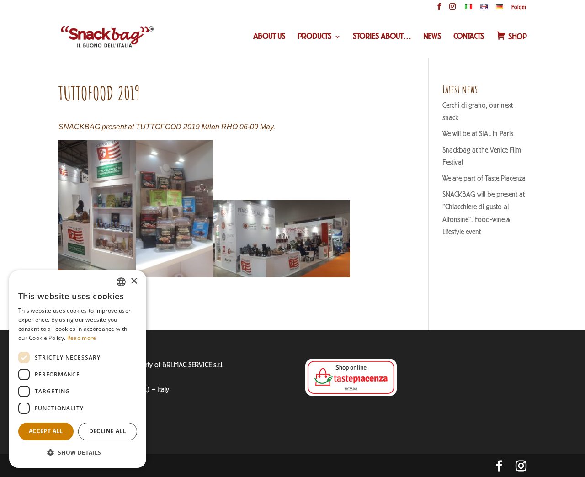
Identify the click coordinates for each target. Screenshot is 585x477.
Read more (81, 338)
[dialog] (77, 369)
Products (314, 37)
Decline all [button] (107, 431)
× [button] (133, 281)
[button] (77, 452)
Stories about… (382, 37)
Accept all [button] (46, 431)
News (432, 37)
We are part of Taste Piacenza (484, 178)
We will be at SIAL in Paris (477, 133)
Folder (518, 8)
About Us (269, 37)
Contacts (468, 37)
